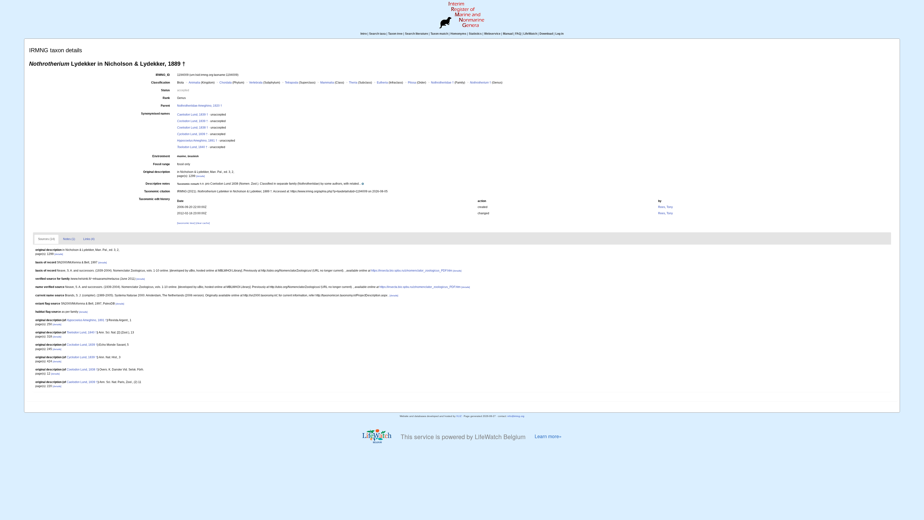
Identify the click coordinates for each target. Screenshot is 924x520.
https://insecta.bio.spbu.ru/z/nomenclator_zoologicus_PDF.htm (411, 270)
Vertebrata (256, 82)
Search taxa (377, 33)
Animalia (194, 82)
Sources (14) (46, 239)
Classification (160, 82)
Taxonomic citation (157, 191)
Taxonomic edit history (154, 199)
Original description (156, 172)
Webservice (492, 33)
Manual (508, 33)
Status (165, 90)
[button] (270, 183)
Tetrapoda (291, 82)
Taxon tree (395, 33)
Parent (165, 105)
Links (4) (89, 239)
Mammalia (327, 82)
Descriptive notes (158, 183)
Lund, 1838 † (192, 127)
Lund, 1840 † (192, 147)
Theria (353, 82)
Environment (161, 156)
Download (546, 33)
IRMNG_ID (163, 75)
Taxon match (439, 33)
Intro (363, 33)
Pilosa (412, 82)
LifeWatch (530, 33)
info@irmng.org (515, 416)
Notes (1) (69, 239)
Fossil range (161, 164)
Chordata (225, 82)
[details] (200, 176)
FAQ (518, 33)
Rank (166, 98)
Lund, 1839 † (192, 114)
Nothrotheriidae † (442, 82)
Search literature (416, 33)
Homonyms (458, 33)
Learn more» (548, 436)
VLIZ (459, 416)
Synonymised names (155, 113)
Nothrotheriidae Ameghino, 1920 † (199, 105)
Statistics (475, 33)
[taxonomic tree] (186, 223)
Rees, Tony (665, 207)
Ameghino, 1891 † (197, 140)
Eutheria (382, 82)
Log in (559, 33)
